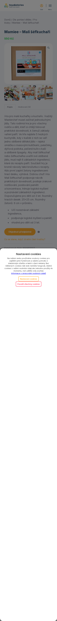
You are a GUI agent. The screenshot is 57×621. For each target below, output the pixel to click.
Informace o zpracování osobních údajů (28, 273)
